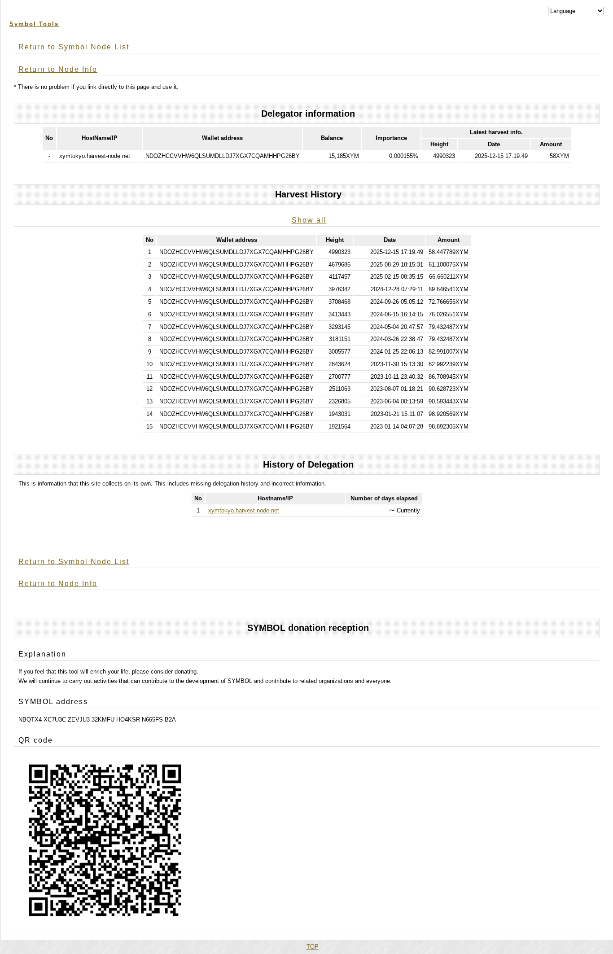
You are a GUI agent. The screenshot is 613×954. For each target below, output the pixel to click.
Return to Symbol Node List (73, 47)
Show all (309, 220)
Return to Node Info (57, 69)
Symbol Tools (34, 24)
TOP (312, 946)
